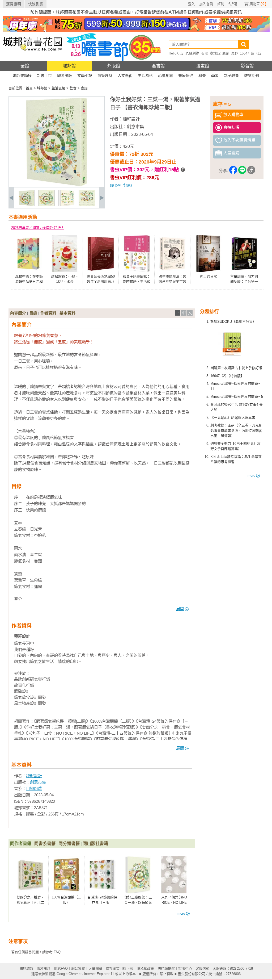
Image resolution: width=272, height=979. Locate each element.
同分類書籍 (69, 843)
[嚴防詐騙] (136, 15)
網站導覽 (78, 968)
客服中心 (185, 968)
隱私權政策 (145, 968)
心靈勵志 (165, 75)
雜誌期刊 (251, 75)
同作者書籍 (20, 843)
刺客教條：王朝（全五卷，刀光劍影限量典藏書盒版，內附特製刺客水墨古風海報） (236, 430)
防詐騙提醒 (166, 968)
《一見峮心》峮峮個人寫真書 (232, 418)
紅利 (220, 4)
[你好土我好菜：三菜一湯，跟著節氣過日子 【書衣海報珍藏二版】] (26, 205)
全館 (24, 66)
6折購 (232, 4)
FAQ (57, 952)
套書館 (158, 66)
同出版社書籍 (95, 843)
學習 (215, 75)
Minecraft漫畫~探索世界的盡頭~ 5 (236, 397)
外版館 (113, 66)
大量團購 (95, 968)
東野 (234, 53)
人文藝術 (125, 75)
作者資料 (48, 313)
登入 (191, 4)
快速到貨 (35, 4)
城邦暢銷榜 (22, 75)
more (251, 476)
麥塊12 (215, 53)
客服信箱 (202, 968)
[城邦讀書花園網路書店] (32, 60)
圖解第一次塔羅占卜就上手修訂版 (236, 368)
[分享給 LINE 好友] (242, 171)
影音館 (247, 66)
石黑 (204, 53)
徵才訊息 (43, 968)
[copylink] (251, 171)
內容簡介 (18, 313)
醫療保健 (185, 75)
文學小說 (84, 75)
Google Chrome (68, 974)
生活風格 (145, 75)
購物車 (257, 4)
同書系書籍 (45, 843)
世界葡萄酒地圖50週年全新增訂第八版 (101, 281)
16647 (244, 53)
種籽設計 (131, 119)
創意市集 (135, 126)
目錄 (33, 313)
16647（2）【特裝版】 (227, 376)
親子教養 (231, 75)
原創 (225, 53)
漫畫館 (202, 66)
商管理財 (104, 75)
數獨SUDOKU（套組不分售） (233, 322)
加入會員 (206, 4)
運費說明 (13, 4)
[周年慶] (136, 31)
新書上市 (44, 75)
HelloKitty (176, 53)
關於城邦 (26, 968)
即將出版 (64, 75)
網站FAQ (61, 968)
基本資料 (67, 313)
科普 (202, 75)
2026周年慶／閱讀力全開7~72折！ (37, 228)
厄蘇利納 (192, 53)
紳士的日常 (208, 276)
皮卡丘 (256, 53)
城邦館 (69, 66)
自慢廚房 (34, 788)
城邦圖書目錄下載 (119, 968)
